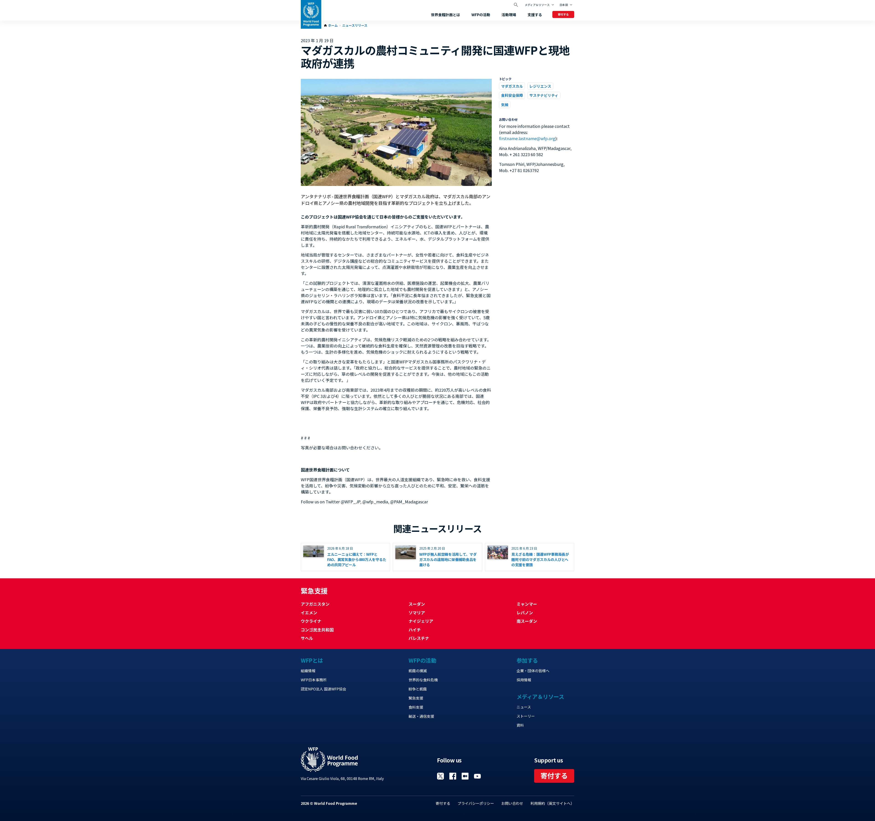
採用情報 (524, 679)
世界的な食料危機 (423, 679)
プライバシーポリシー (476, 803)
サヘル (307, 638)
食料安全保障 (512, 95)
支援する (535, 14)
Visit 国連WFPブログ (465, 776)
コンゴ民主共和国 (317, 630)
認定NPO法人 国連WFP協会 (323, 689)
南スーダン (527, 621)
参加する (527, 660)
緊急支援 (416, 698)
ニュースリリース (354, 25)
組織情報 (308, 670)
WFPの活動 (480, 14)
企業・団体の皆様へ (533, 670)
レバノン (525, 612)
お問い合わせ (512, 803)
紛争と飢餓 (418, 689)
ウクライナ (311, 621)
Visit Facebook (452, 776)
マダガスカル (512, 86)
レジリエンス (540, 86)
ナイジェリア (421, 621)
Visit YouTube (477, 776)
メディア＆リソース (537, 5)
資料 (520, 725)
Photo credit (486, 181)
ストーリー (526, 716)
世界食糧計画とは (445, 14)
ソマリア (417, 612)
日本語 (563, 5)
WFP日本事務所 (314, 679)
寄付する (563, 14)
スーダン (417, 604)
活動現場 (509, 14)
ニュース (524, 707)
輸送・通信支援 (421, 716)
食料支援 (416, 707)
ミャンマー (527, 604)
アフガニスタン (315, 604)
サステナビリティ (543, 95)
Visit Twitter (440, 776)
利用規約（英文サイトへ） (552, 803)
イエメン (309, 612)
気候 (504, 104)
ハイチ (415, 630)
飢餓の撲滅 (418, 670)
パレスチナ (419, 638)
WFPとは (312, 660)
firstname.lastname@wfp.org (527, 138)
